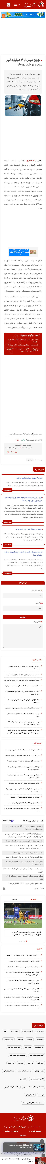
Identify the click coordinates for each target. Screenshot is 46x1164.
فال (5, 1031)
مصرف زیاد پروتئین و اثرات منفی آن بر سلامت (25, 797)
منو (18, 5)
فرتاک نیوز (30, 160)
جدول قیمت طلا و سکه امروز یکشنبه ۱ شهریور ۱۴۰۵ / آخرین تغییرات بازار (22, 350)
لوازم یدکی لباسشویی (12, 1087)
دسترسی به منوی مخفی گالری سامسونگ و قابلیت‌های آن (22, 1006)
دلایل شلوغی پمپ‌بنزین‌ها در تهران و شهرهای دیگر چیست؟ (23, 667)
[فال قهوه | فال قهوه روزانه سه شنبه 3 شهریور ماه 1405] (40, 1160)
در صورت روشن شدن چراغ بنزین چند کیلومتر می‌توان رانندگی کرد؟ (23, 553)
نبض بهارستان (8, 1039)
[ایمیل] (12, 451)
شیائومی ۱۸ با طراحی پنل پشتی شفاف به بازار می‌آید (23, 967)
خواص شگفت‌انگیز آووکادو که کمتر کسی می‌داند (24, 783)
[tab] (32, 899)
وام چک (30, 1063)
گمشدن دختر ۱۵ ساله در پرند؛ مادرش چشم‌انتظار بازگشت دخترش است (21, 692)
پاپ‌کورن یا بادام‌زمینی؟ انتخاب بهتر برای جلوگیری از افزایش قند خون (23, 776)
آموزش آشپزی (26, 1031)
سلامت (7, 1131)
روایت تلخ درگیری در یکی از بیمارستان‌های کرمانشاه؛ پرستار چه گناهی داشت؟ (23, 723)
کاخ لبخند (11, 1063)
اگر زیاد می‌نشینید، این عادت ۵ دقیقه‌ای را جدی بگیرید (22, 750)
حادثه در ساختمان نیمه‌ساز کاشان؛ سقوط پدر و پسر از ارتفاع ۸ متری (22, 790)
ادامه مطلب (7, 490)
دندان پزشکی (39, 1071)
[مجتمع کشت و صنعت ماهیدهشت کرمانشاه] (23, 15)
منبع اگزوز (40, 1063)
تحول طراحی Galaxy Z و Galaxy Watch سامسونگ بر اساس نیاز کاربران (22, 981)
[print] (8, 451)
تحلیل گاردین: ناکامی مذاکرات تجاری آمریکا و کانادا (23, 803)
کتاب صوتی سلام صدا (37, 1055)
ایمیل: (38, 603)
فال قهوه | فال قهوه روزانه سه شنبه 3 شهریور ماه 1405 (18, 1160)
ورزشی (16, 1131)
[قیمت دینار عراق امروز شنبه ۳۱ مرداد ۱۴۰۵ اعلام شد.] (33, 252)
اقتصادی (18, 445)
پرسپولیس (40, 1039)
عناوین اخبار (23, 1127)
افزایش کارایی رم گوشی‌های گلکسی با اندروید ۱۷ (24, 961)
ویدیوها (14, 899)
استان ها (23, 1135)
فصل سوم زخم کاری (14, 1047)
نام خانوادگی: (35, 590)
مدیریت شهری (36, 1131)
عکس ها (33, 899)
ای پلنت (41, 1095)
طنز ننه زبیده (39, 1047)
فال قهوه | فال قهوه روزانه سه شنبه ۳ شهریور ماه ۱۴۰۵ (22, 755)
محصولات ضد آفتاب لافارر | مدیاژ (33, 1103)
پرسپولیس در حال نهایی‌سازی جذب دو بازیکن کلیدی (22, 675)
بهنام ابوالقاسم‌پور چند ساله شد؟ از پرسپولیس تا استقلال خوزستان (23, 768)
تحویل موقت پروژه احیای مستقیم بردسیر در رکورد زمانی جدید (21, 809)
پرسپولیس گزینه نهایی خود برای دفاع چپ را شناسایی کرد (21, 680)
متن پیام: (37, 622)
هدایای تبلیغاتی (9, 1071)
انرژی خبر (23, 1079)
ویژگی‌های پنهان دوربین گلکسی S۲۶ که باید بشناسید (22, 955)
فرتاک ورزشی (40, 1031)
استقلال (29, 1039)
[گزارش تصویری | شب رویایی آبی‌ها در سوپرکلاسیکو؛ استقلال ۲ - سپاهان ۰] (23, 915)
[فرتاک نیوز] (34, 8)
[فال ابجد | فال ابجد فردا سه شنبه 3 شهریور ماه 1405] (38, 1147)
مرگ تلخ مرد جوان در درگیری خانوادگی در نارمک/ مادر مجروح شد (23, 701)
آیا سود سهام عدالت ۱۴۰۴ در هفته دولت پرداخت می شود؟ (23, 715)
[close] (42, 1140)
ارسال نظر (22, 617)
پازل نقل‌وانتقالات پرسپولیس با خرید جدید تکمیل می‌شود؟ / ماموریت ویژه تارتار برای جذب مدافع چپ (23, 731)
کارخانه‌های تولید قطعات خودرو (33, 1087)
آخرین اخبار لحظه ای (37, 1079)
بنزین (30, 460)
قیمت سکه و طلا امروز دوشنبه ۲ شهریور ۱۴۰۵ (23, 345)
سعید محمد (14, 1031)
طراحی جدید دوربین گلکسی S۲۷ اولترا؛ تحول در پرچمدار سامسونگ (21, 990)
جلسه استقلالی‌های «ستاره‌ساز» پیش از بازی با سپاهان (22, 708)
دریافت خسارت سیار (24, 1071)
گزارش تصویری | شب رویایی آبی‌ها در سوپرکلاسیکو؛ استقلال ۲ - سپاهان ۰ (26, 933)
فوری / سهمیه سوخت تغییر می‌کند (29, 478)
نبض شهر (28, 1047)
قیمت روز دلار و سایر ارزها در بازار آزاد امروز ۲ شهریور (23, 341)
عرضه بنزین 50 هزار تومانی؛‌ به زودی (29, 529)
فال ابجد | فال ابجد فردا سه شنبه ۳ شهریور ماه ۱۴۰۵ (23, 761)
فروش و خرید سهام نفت (17, 1055)
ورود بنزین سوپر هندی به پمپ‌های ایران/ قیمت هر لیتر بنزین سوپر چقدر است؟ (23, 499)
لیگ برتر (20, 1039)
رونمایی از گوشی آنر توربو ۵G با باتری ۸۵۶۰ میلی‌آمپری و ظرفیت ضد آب (21, 998)
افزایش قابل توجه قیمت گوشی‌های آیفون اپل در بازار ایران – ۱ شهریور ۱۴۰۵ (22, 973)
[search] (8, 5)
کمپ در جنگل (30, 1095)
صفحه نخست (35, 1127)
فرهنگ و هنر (10, 1127)
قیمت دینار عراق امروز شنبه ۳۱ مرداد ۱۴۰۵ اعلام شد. (19, 252)
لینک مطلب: (37, 434)
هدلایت (20, 1063)
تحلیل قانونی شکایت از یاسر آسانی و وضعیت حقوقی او (22, 686)
